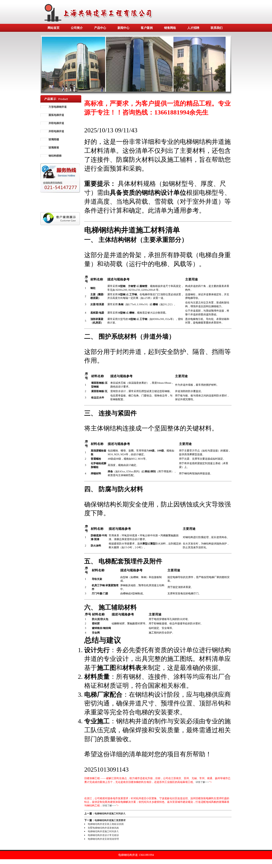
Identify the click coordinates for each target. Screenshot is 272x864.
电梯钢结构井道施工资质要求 (110, 820)
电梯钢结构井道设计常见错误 (103, 835)
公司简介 (77, 27)
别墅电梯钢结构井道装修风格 (103, 827)
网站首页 (54, 27)
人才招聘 (193, 27)
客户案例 (147, 27)
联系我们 (217, 27)
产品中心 (100, 27)
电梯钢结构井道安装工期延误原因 (106, 824)
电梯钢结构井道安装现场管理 (103, 839)
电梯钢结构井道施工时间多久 (110, 813)
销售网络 (170, 27)
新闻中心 (123, 27)
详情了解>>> (202, 782)
